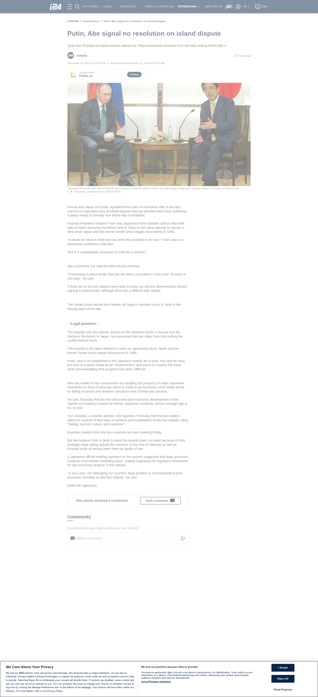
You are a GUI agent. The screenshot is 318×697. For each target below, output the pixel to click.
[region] (159, 679)
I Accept (283, 667)
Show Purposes (283, 689)
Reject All (282, 678)
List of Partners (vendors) (156, 681)
